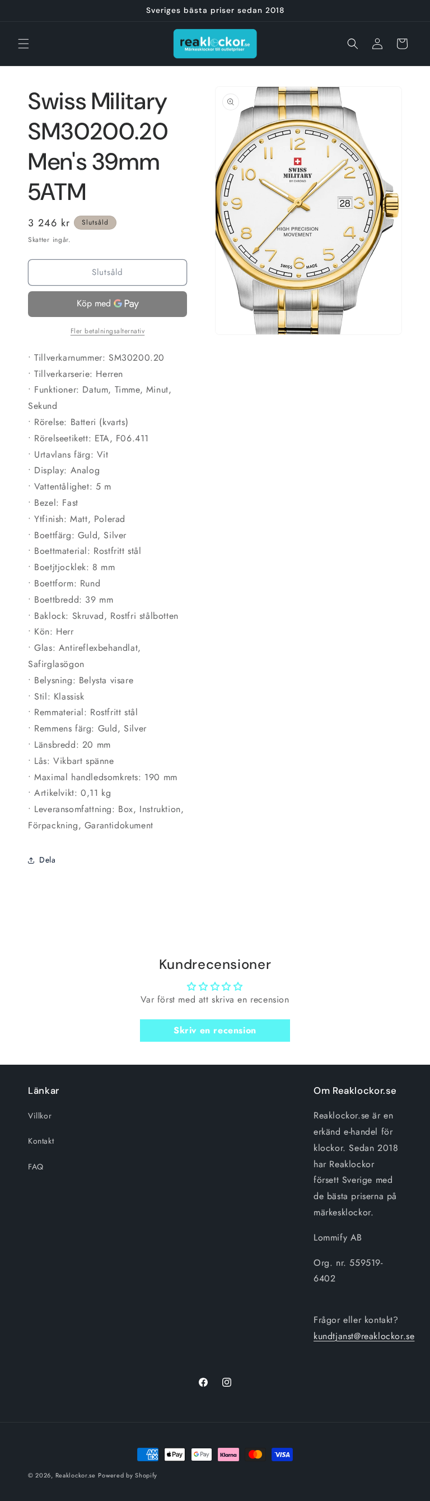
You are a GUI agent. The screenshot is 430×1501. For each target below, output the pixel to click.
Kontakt (41, 1140)
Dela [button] (47, 859)
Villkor (40, 1115)
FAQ (36, 1166)
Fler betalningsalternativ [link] (108, 331)
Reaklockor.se (75, 1475)
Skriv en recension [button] (215, 1030)
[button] (23, 43)
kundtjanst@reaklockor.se (364, 1336)
